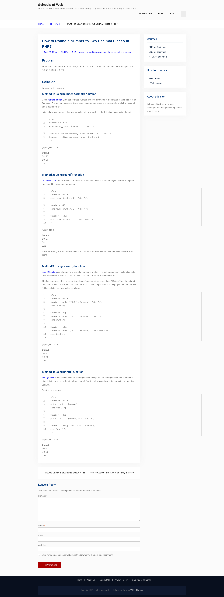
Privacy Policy (121, 580)
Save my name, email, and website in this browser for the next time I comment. (77, 555)
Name (41, 526)
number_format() (55, 100)
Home (79, 580)
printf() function (49, 378)
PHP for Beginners (157, 47)
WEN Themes (136, 590)
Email (41, 535)
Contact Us (105, 580)
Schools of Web (50, 5)
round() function (49, 180)
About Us (91, 580)
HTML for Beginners (158, 57)
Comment (43, 496)
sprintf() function (49, 272)
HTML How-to (155, 83)
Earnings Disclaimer (141, 580)
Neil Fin (64, 52)
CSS (172, 13)
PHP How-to (78, 52)
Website (42, 545)
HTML (161, 13)
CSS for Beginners (157, 52)
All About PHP (145, 13)
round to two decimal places (100, 52)
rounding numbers (122, 52)
